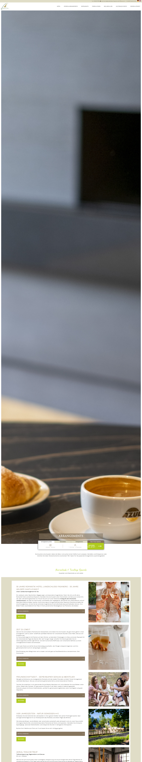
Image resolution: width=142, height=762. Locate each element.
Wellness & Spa (108, 6)
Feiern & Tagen (96, 6)
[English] (140, 0)
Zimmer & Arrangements (71, 6)
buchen (21, 616)
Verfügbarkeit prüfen (46, 541)
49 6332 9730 (96, 1)
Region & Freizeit (135, 6)
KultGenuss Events (121, 6)
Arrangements (79, 541)
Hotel (58, 6)
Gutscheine (63, 541)
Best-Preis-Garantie (95, 541)
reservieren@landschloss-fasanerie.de (110, 1)
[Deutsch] (138, 0)
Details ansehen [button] (23, 611)
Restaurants (85, 6)
